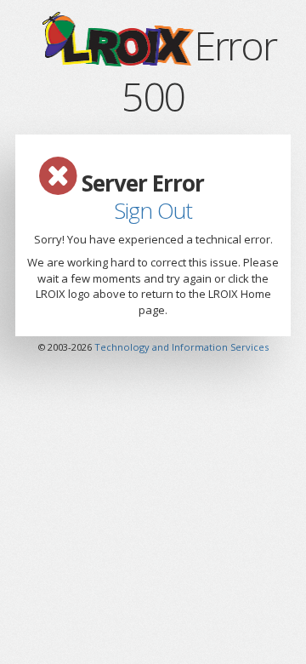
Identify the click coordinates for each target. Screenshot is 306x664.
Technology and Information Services (181, 347)
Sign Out (153, 210)
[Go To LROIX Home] (116, 52)
